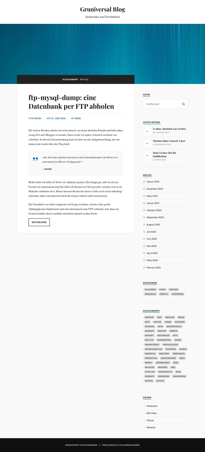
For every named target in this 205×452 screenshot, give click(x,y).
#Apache (149, 317)
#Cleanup (180, 322)
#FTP (175, 335)
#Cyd (160, 326)
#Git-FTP (149, 340)
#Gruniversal (152, 345)
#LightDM (171, 349)
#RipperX (162, 367)
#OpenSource (163, 363)
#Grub (178, 340)
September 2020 (155, 217)
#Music (148, 363)
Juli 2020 (151, 231)
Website (164, 294)
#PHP (175, 363)
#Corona (149, 326)
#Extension (163, 335)
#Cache (157, 322)
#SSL (173, 367)
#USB (178, 372)
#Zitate (160, 381)
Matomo (173, 289)
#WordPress (179, 376)
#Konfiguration (153, 349)
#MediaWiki (179, 354)
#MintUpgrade (168, 358)
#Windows (163, 376)
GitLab (150, 420)
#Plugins (149, 367)
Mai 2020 (152, 245)
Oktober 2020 (154, 210)
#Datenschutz (174, 326)
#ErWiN (173, 331)
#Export (149, 335)
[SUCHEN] (183, 104)
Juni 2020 (152, 238)
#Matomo (164, 354)
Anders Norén (132, 445)
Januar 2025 (153, 181)
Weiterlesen (39, 222)
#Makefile (150, 354)
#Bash (181, 317)
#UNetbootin (165, 372)
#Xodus (149, 381)
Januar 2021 (153, 203)
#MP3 (182, 358)
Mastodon (152, 405)
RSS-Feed (151, 413)
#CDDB (168, 322)
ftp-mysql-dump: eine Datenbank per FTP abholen (71, 101)
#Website (149, 376)
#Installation (170, 345)
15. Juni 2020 (58, 118)
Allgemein (150, 289)
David (37, 118)
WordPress (178, 294)
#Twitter (150, 372)
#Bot (147, 322)
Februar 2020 (154, 267)
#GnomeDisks (164, 340)
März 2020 (152, 260)
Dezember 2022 (155, 188)
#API (159, 317)
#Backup (170, 317)
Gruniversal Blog (102, 9)
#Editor (162, 331)
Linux (77, 118)
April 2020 (152, 253)
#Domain (149, 331)
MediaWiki (150, 294)
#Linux (183, 349)
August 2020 (153, 224)
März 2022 (152, 195)
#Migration (151, 358)
